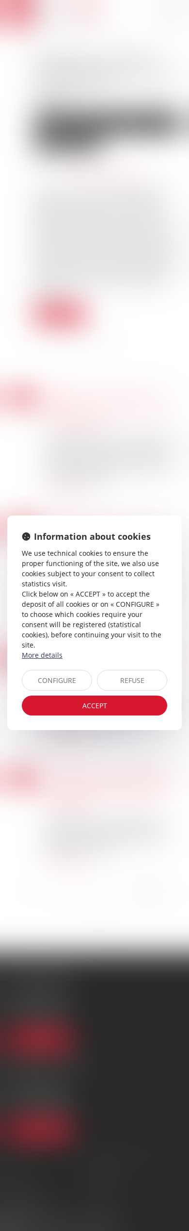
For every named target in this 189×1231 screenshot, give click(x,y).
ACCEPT (94, 705)
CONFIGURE (57, 680)
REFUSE (132, 680)
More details (42, 655)
